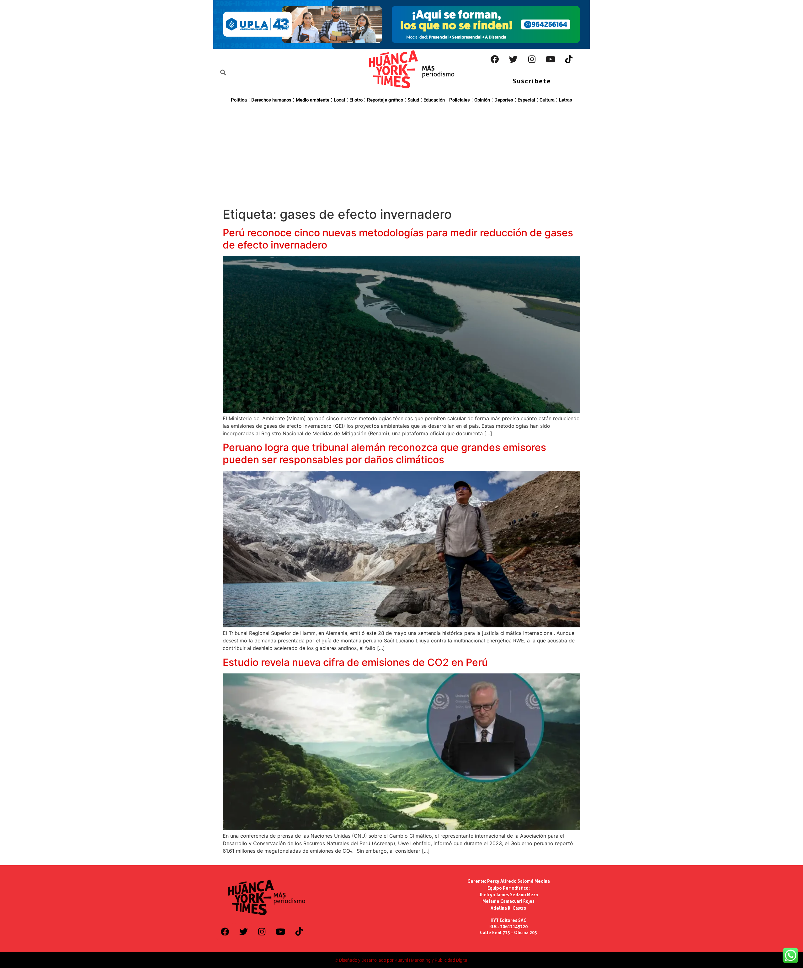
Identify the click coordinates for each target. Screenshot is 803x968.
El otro (356, 100)
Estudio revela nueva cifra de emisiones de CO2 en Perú (355, 662)
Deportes (503, 100)
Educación (434, 100)
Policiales (459, 100)
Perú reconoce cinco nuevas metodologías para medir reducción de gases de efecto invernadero (398, 239)
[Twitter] (513, 59)
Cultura (547, 100)
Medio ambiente (312, 100)
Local (339, 100)
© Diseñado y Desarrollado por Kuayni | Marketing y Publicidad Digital (401, 960)
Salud (413, 100)
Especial (526, 100)
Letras (565, 100)
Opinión (482, 100)
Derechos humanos (271, 100)
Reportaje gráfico (385, 100)
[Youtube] (550, 59)
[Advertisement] (401, 154)
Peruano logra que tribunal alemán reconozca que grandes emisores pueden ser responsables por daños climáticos (384, 453)
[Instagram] (532, 59)
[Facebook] (495, 59)
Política (239, 100)
